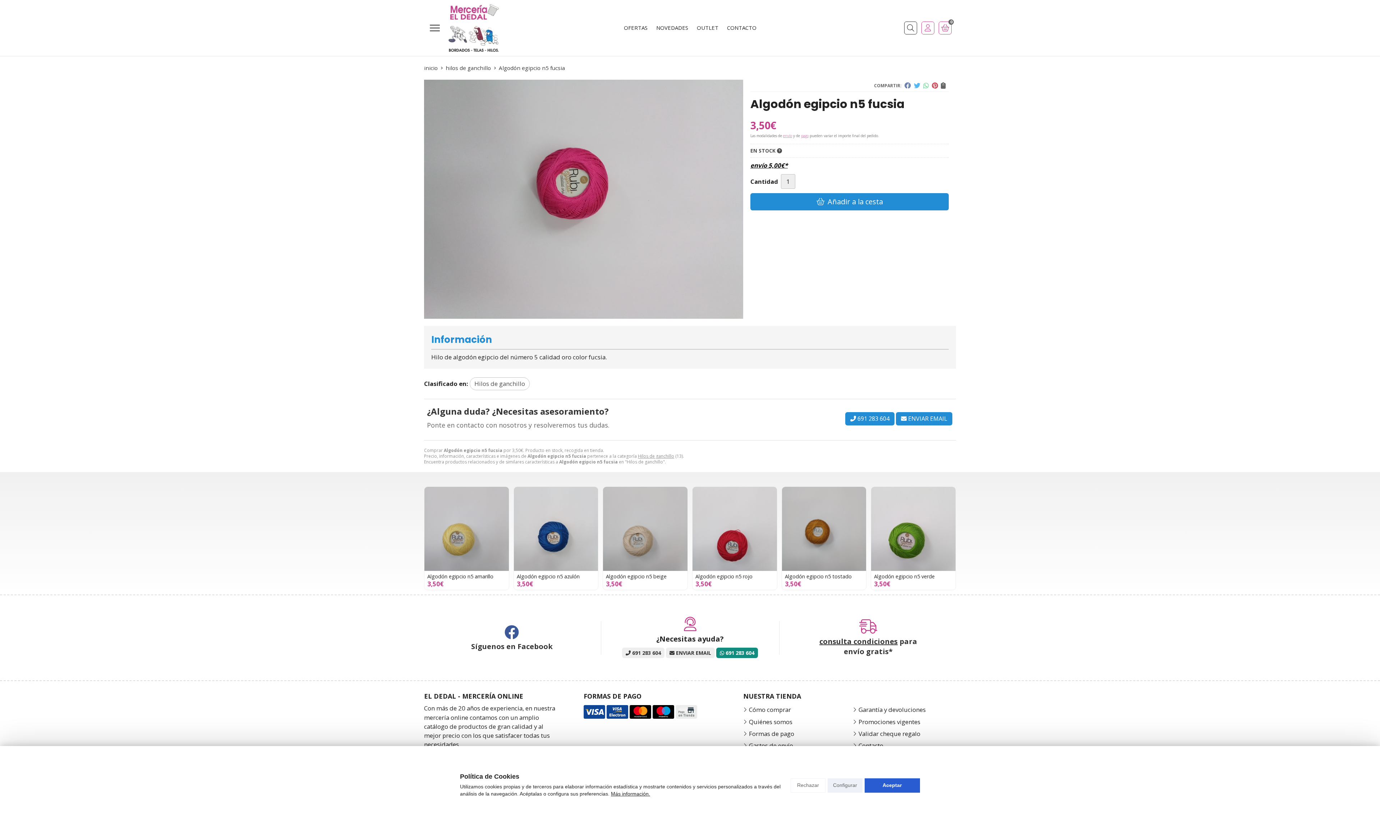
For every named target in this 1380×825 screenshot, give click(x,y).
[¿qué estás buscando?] (910, 28)
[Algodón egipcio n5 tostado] (824, 529)
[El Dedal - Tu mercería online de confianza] (473, 28)
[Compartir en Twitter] (917, 85)
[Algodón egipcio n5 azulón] (556, 529)
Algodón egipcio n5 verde (904, 576)
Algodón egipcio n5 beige (636, 576)
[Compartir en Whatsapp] (926, 85)
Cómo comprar (770, 709)
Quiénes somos (770, 722)
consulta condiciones (858, 641)
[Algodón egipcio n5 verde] (913, 529)
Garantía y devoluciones (892, 709)
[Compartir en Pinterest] (935, 85)
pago (805, 135)
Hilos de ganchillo (656, 456)
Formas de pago (771, 734)
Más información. (630, 794)
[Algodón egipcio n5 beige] (645, 529)
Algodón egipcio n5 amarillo (460, 576)
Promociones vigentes (889, 722)
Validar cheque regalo (889, 734)
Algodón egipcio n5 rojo (724, 576)
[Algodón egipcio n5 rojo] (735, 529)
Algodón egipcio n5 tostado (818, 576)
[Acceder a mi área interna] (927, 28)
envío (787, 135)
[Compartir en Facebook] (908, 85)
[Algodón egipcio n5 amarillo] (466, 529)
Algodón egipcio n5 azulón (548, 576)
